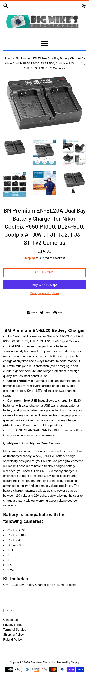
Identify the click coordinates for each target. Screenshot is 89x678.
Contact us (10, 619)
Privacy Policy (13, 624)
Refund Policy (12, 639)
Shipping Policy (13, 634)
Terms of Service (14, 629)
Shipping (29, 258)
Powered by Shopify (68, 662)
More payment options (44, 293)
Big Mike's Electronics (43, 662)
